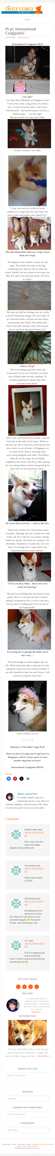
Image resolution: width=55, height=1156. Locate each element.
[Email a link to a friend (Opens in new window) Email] (28, 779)
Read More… (37, 1012)
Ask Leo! (36, 1148)
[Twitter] (30, 986)
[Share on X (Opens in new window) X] (21, 779)
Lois (26, 941)
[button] (27, 19)
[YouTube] (36, 986)
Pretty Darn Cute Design (27, 1146)
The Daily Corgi (21, 9)
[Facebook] (18, 986)
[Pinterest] (24, 986)
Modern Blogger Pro (42, 1144)
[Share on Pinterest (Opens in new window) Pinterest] (15, 779)
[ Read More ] (43, 1056)
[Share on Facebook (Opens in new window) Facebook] (9, 779)
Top (52, 1152)
